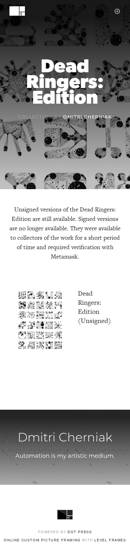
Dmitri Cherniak (87, 117)
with (65, 539)
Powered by (65, 531)
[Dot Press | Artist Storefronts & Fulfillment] (118, 10)
